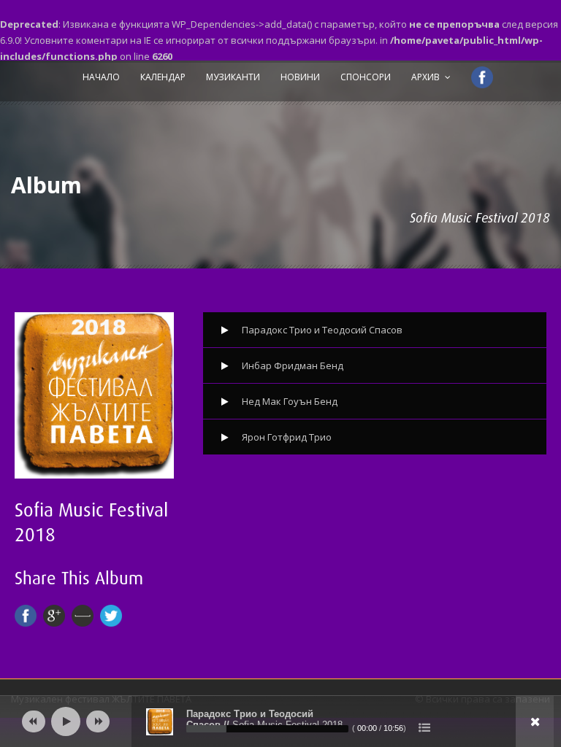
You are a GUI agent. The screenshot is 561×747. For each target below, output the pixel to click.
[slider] (267, 728)
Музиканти (233, 77)
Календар (163, 77)
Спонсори (365, 77)
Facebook (475, 79)
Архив (425, 77)
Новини (300, 77)
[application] (280, 721)
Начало (101, 77)
